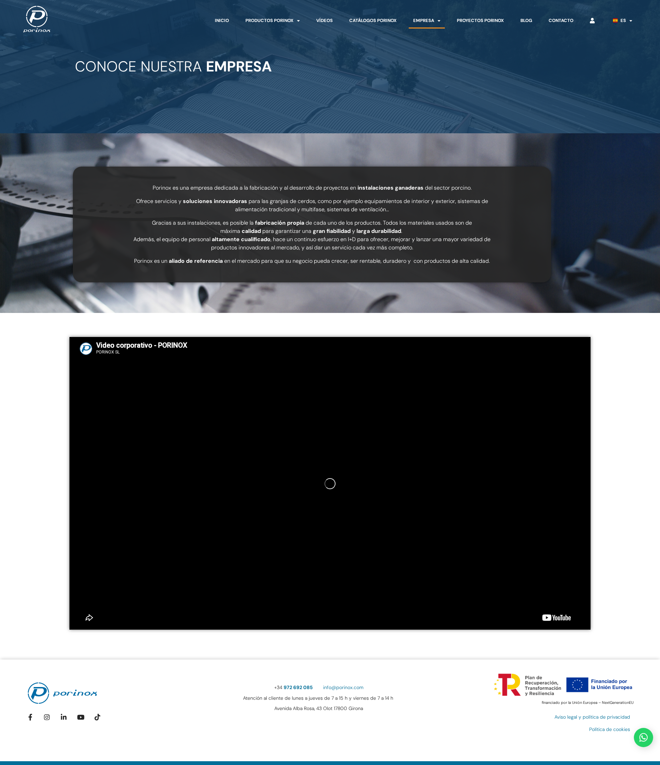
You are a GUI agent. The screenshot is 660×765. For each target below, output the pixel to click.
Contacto (561, 20)
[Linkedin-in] (64, 717)
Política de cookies (609, 729)
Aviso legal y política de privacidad (592, 717)
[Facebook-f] (30, 717)
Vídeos (324, 20)
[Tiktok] (97, 717)
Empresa (423, 20)
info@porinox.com (343, 687)
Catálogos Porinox (373, 20)
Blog (526, 20)
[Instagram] (47, 717)
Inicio (222, 20)
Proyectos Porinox (480, 20)
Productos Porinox (269, 20)
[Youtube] (81, 717)
